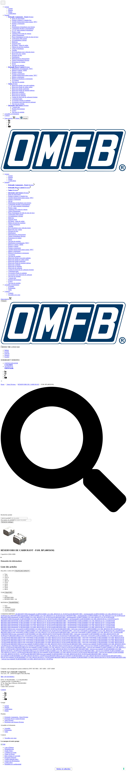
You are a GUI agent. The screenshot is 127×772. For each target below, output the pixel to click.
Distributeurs (15, 57)
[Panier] (10, 299)
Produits (6, 15)
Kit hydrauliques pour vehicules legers (23, 52)
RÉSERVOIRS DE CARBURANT (28, 384)
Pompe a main (16, 32)
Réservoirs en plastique (18, 94)
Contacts (7, 115)
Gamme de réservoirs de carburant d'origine (24, 97)
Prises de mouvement (18, 18)
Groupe (6, 7)
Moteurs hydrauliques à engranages (22, 79)
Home (2, 384)
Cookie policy (8, 762)
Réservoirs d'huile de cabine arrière (22, 87)
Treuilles (14, 50)
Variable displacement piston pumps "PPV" (24, 22)
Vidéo (10, 290)
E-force (14, 110)
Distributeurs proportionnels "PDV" (22, 68)
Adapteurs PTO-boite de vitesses (21, 33)
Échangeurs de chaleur (18, 62)
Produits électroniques (18, 109)
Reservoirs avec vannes (19, 53)
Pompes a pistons (17, 72)
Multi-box (15, 42)
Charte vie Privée (9, 754)
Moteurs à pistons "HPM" (19, 70)
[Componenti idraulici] (63, 171)
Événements (11, 288)
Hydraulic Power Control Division (14, 719)
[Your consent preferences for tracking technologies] (124, 769)
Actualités (11, 286)
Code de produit (5, 518)
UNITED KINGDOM (11, 364)
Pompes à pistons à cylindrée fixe (21, 20)
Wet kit (14, 25)
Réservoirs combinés (18, 92)
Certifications (12, 13)
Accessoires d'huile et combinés (21, 100)
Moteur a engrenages (18, 77)
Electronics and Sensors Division (14, 722)
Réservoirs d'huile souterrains (20, 89)
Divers (14, 63)
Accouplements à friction (19, 40)
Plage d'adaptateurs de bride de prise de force (25, 37)
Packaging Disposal (10, 757)
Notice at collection (63, 769)
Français (25, 118)
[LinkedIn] (9, 120)
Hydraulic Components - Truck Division (16, 717)
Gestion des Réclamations (12, 761)
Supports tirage (16, 43)
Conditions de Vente (10, 752)
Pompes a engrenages (18, 23)
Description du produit (7, 520)
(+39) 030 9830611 (7, 676)
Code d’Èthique (9, 747)
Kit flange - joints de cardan (20, 45)
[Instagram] (9, 123)
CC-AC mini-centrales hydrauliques (22, 30)
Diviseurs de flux (17, 55)
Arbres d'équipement (18, 35)
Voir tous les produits (18, 65)
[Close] (3, 3)
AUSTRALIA (8, 367)
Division (20, 17)
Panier (17, 118)
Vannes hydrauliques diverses (20, 60)
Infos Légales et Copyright (12, 756)
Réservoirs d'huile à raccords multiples (23, 85)
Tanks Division (11, 384)
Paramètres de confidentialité (12, 764)
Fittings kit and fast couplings (20, 47)
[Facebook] (8, 125)
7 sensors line (16, 107)
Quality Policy (8, 751)
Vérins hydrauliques (18, 48)
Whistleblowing (9, 749)
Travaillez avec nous (14, 295)
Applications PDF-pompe (19, 38)
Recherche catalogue (7, 522)
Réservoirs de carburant (19, 95)
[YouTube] (9, 127)
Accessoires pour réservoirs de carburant (24, 102)
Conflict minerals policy (11, 759)
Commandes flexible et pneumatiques (23, 28)
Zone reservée (8, 118)
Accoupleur (15, 80)
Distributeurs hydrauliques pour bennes (23, 27)
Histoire (10, 10)
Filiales (10, 12)
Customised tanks (17, 99)
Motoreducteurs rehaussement (20, 58)
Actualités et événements (11, 114)
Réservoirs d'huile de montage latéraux (23, 90)
